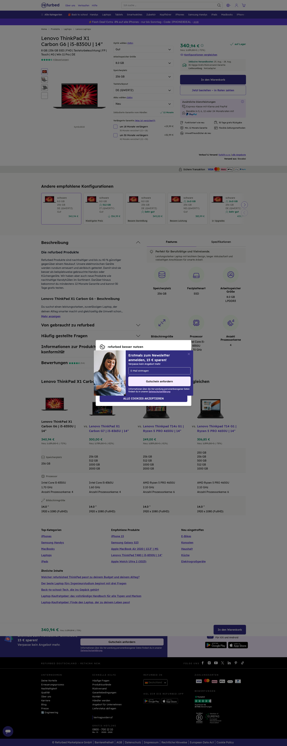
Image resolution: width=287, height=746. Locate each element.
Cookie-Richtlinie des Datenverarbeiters (159, 374)
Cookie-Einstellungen (112, 371)
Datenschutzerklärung (113, 374)
